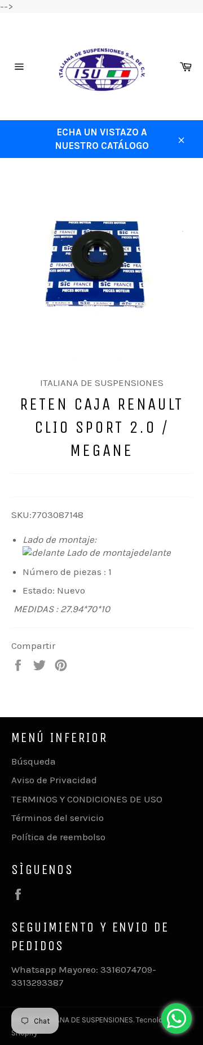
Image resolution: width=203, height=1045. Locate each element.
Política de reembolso (58, 836)
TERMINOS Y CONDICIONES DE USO (86, 799)
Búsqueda (33, 761)
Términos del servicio (57, 817)
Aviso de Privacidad (54, 779)
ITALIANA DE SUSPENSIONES (87, 1020)
